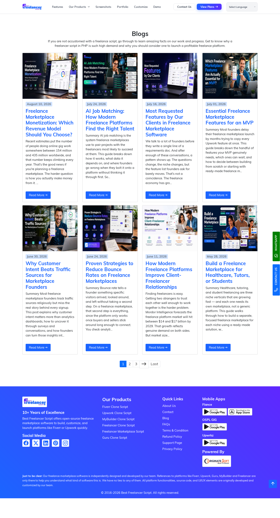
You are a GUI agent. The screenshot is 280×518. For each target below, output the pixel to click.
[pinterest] (55, 443)
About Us (169, 406)
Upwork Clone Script (116, 413)
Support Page (172, 443)
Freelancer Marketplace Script (123, 431)
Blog (165, 418)
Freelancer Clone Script (118, 425)
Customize (141, 6)
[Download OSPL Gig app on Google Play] (214, 428)
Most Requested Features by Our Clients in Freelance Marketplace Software (168, 123)
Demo (157, 6)
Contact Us (184, 6)
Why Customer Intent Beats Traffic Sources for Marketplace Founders (48, 275)
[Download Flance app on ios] (240, 412)
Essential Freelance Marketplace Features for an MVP (230, 117)
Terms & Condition (175, 430)
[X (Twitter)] (36, 443)
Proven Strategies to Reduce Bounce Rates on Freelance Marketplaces (109, 272)
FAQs (166, 424)
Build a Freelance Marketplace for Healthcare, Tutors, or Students (228, 272)
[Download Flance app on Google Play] (34, 403)
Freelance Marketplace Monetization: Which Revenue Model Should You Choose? (49, 123)
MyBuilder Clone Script (118, 419)
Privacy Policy (172, 449)
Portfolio (122, 6)
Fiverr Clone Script (115, 407)
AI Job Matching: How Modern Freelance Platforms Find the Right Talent (110, 120)
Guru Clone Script (114, 438)
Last (154, 363)
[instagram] (65, 443)
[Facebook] (26, 443)
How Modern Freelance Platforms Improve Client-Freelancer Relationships (169, 275)
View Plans (207, 6)
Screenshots (103, 6)
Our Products (77, 6)
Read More (37, 195)
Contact (167, 412)
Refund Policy (172, 437)
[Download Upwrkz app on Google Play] (214, 444)
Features (57, 6)
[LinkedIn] (45, 443)
